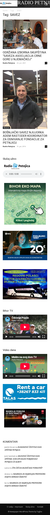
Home (5, 10)
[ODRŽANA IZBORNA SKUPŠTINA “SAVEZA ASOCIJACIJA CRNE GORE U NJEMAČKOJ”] (25, 34)
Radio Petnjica (9, 63)
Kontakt (40, 507)
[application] (25, 327)
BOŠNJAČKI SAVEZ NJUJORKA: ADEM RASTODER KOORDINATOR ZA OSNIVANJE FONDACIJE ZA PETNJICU (25, 137)
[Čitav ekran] (43, 336)
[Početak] (6, 336)
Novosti (6, 128)
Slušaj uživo (30, 507)
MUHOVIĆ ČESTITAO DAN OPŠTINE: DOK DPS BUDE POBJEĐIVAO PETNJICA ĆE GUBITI (21, 459)
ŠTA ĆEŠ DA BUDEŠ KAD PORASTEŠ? (27, 468)
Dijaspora (7, 48)
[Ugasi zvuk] (39, 336)
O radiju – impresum (15, 507)
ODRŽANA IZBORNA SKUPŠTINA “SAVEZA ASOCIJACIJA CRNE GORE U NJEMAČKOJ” (24, 56)
